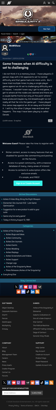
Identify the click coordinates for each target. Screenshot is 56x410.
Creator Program (8, 368)
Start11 (4, 315)
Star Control (37, 322)
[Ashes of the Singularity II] (28, 16)
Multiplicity (6, 325)
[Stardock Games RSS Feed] (37, 291)
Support (40, 343)
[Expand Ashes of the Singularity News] (4, 267)
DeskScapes (6, 322)
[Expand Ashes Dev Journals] (4, 242)
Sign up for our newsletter (15, 388)
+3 (5, 53)
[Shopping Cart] (49, 3)
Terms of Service (27, 406)
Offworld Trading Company (43, 329)
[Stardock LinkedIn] (32, 291)
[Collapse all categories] (53, 230)
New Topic (46, 29)
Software (7, 303)
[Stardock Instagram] (35, 287)
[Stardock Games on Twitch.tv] (30, 287)
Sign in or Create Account (28, 183)
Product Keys (41, 358)
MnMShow (15, 45)
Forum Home (6, 34)
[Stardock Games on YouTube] (25, 287)
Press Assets (7, 365)
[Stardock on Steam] (39, 287)
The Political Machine (41, 325)
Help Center (40, 347)
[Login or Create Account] (44, 3)
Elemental (37, 311)
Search (15, 34)
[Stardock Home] (9, 2)
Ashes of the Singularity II (43, 308)
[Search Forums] (53, 3)
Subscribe (36, 393)
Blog (4, 351)
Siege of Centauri (39, 332)
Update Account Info (44, 365)
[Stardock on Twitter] (16, 287)
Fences (4, 318)
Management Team (9, 354)
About (4, 347)
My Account (40, 351)
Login (22, 34)
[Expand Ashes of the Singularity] (1, 231)
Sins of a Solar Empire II (42, 318)
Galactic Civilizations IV (42, 315)
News (4, 361)
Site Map (44, 406)
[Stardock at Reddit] (18, 291)
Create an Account (43, 354)
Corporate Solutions (9, 311)
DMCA (37, 406)
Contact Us (6, 372)
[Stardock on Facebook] (21, 287)
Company (6, 343)
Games (36, 303)
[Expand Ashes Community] (4, 238)
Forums (5, 376)
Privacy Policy (14, 406)
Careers (5, 358)
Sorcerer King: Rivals (41, 336)
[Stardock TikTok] (28, 291)
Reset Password (42, 361)
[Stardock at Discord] (23, 291)
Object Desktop (8, 308)
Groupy (5, 329)
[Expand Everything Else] (1, 274)
